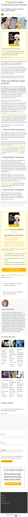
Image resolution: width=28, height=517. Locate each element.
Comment (4, 413)
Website (3, 450)
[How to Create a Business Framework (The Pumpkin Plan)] (13, 340)
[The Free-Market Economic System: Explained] (5, 340)
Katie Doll (13, 362)
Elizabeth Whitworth (20, 361)
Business (5, 277)
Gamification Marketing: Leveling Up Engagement (5, 384)
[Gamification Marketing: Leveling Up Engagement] (5, 371)
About (2, 500)
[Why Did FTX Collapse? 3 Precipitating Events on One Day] (20, 340)
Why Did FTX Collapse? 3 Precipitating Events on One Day (20, 354)
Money (10, 277)
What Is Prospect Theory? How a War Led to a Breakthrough (13, 293)
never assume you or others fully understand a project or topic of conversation (13, 113)
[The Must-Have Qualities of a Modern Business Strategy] (20, 371)
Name (3, 434)
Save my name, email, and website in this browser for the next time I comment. (12, 457)
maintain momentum (13, 152)
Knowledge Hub (5, 503)
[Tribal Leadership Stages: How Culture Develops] (13, 371)
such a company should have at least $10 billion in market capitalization (12, 182)
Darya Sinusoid (12, 14)
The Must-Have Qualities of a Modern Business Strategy (20, 384)
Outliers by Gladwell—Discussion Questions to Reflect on (12, 284)
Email (3, 443)
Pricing (3, 498)
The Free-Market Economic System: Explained (4, 353)
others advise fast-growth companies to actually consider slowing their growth (13, 146)
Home (2, 495)
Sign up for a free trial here (18, 57)
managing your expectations (16, 102)
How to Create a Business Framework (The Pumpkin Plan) (12, 355)
